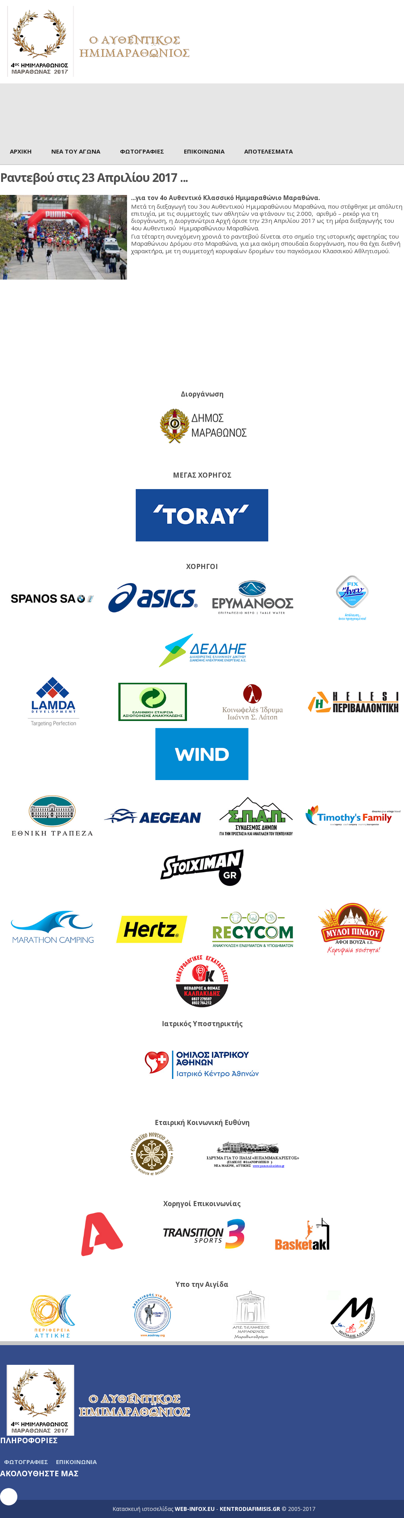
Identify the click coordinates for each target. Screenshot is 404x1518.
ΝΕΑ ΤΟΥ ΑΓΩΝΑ (75, 151)
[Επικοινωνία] (8, 1496)
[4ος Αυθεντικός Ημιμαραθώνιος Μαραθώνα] (98, 40)
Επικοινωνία (204, 151)
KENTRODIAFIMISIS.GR (250, 1508)
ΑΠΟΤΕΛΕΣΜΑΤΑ (268, 151)
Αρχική (21, 151)
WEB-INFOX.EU (195, 1508)
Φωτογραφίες (142, 151)
